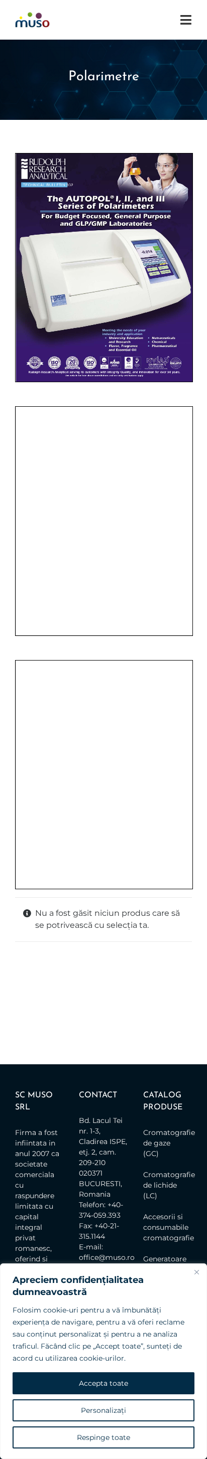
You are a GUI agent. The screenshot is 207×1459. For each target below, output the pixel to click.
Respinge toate (103, 1437)
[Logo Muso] (32, 16)
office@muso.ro (107, 1257)
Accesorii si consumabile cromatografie (165, 1227)
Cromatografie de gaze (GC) (165, 1143)
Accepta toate (103, 1383)
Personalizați (103, 1410)
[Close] (196, 1272)
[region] (103, 1361)
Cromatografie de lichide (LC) (165, 1185)
